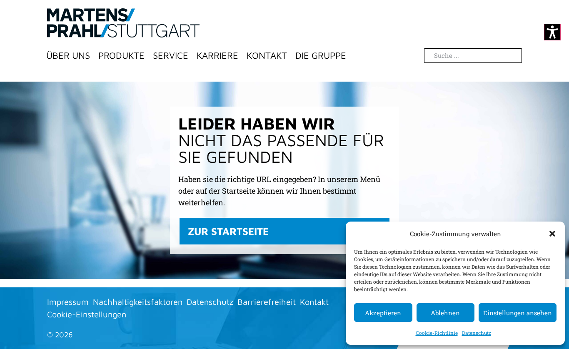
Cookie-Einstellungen (86, 314)
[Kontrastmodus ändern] (552, 32)
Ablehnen (445, 313)
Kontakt (267, 55)
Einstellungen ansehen (517, 313)
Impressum (68, 302)
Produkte (121, 55)
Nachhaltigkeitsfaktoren (137, 302)
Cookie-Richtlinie (437, 332)
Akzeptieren (383, 313)
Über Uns (68, 55)
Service (170, 55)
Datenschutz (476, 332)
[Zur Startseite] (123, 22)
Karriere (217, 55)
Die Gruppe (320, 55)
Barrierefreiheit (266, 302)
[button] (552, 233)
